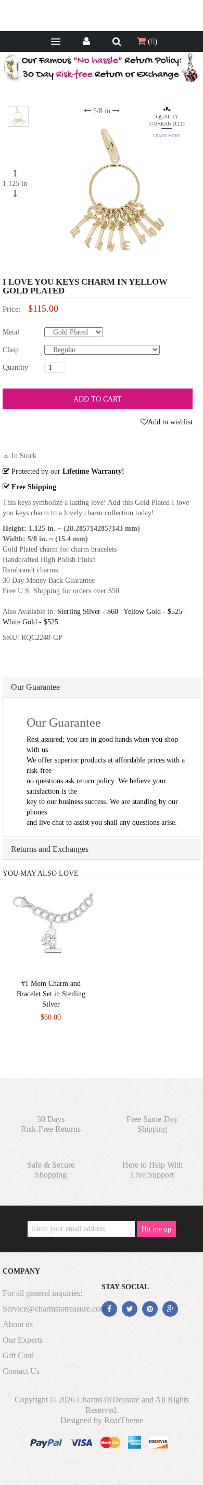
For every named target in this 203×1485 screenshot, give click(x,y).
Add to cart (97, 399)
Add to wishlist (170, 422)
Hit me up (156, 1229)
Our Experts (23, 1339)
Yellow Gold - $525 (152, 612)
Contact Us (21, 1371)
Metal (11, 332)
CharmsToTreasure (108, 1399)
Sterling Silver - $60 (87, 612)
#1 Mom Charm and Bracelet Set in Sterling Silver (51, 994)
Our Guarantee (35, 687)
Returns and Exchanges (49, 849)
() (151, 41)
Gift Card (18, 1355)
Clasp (11, 350)
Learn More (166, 135)
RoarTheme (123, 1420)
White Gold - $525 (30, 622)
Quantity (15, 367)
